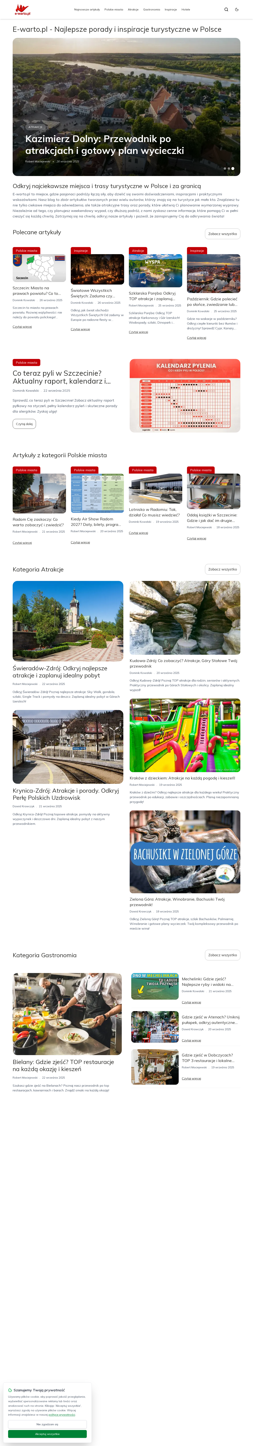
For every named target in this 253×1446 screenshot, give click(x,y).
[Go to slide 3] (232, 168)
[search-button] (226, 9)
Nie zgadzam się (47, 1424)
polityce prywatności (62, 1414)
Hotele (186, 9)
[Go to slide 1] (225, 168)
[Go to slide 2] (229, 168)
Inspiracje (171, 9)
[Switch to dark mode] (236, 9)
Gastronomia (151, 9)
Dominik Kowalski (24, 300)
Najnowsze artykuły (87, 9)
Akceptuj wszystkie (47, 1434)
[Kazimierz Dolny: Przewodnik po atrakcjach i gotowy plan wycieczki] (126, 107)
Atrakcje (133, 9)
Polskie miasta (114, 9)
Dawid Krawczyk (23, 806)
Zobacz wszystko (222, 233)
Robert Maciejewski (37, 161)
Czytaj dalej (24, 424)
